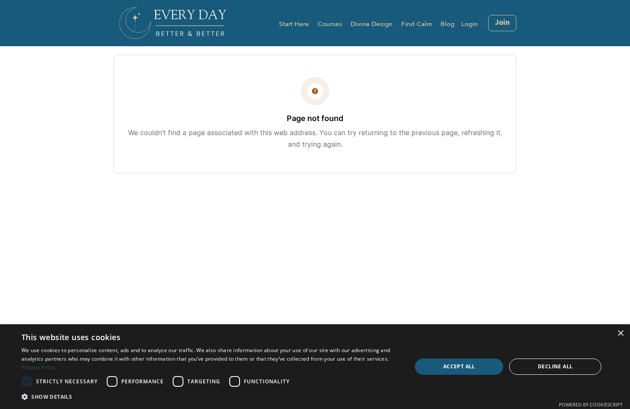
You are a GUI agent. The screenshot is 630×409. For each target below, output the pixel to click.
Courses (330, 24)
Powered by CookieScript (591, 404)
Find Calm (416, 24)
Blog (447, 24)
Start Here (294, 24)
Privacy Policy (38, 367)
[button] (210, 397)
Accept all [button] (459, 366)
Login (469, 24)
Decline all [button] (555, 366)
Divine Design (372, 24)
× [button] (620, 333)
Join (502, 23)
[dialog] (315, 366)
